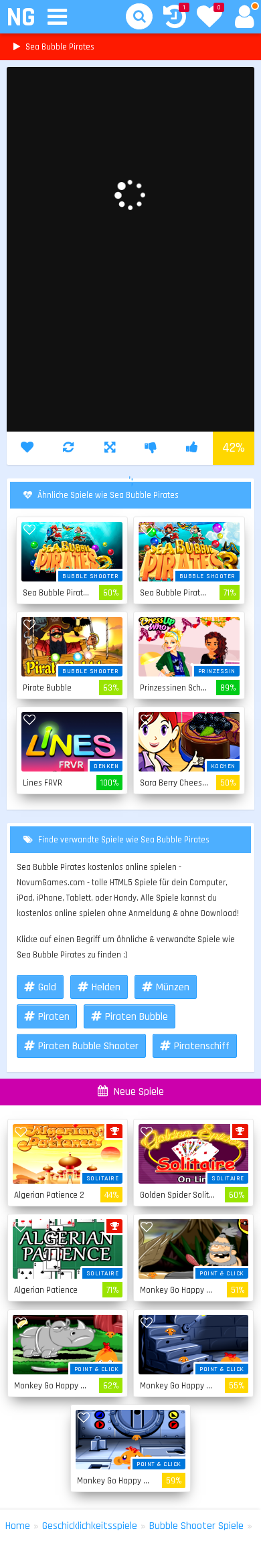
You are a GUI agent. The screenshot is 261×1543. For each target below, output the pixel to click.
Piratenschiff (202, 1046)
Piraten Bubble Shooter (88, 1046)
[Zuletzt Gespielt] (174, 18)
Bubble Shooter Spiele (196, 1526)
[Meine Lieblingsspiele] (209, 18)
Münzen (172, 987)
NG (20, 18)
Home (17, 1526)
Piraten (54, 1017)
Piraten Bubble (136, 1017)
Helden (106, 987)
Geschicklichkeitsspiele (89, 1526)
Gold (47, 987)
